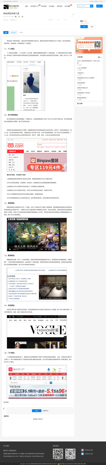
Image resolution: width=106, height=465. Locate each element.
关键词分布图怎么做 (82, 87)
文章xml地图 (83, 463)
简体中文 (92, 1)
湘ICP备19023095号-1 (52, 463)
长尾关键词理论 (81, 82)
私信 (92, 27)
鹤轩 (81, 21)
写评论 (14, 32)
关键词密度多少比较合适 (83, 92)
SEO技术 (51, 6)
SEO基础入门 (13, 20)
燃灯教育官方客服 (89, 453)
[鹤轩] (75, 16)
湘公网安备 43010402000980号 (66, 463)
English (101, 1)
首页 (26, 6)
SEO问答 (43, 6)
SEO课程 (67, 6)
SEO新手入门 (34, 6)
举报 (21, 32)
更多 (100, 57)
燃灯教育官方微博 (89, 450)
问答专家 (59, 6)
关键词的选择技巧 (81, 97)
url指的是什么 (80, 73)
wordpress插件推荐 (81, 68)
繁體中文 (97, 1)
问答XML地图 (77, 463)
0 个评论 (79, 65)
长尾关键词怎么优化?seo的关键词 (85, 78)
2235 (51, 19)
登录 (37, 411)
